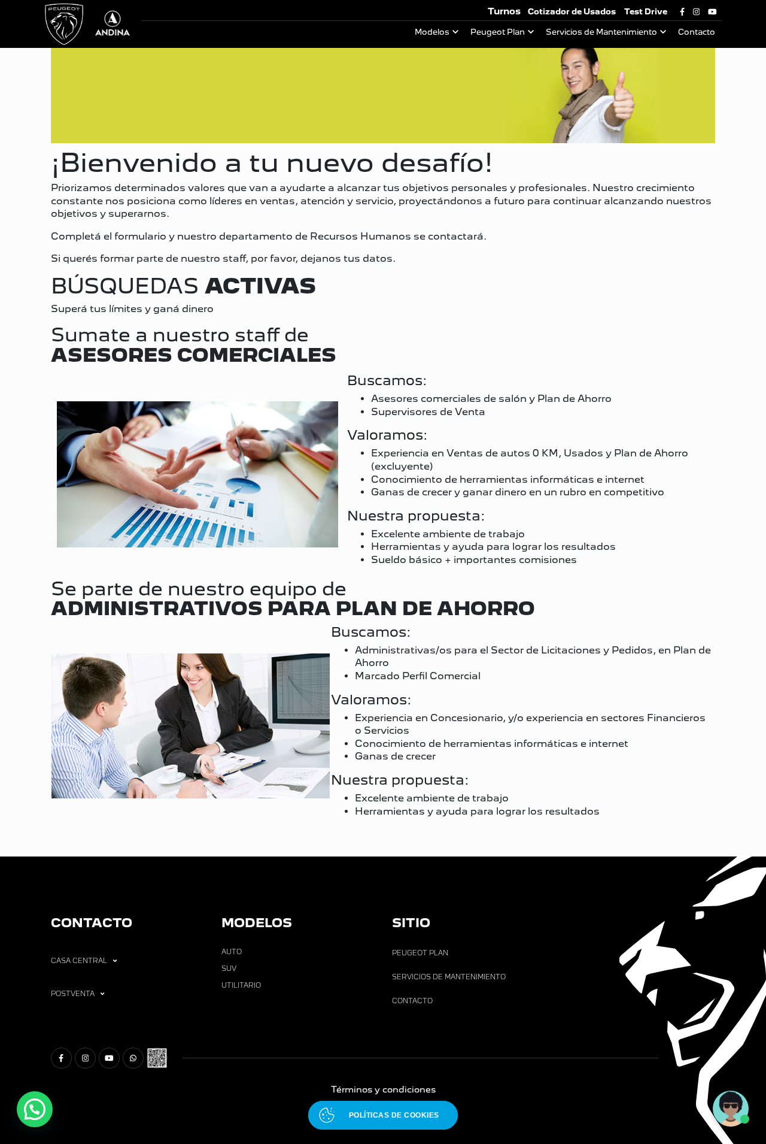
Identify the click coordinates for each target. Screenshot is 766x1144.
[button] (35, 1109)
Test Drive (645, 11)
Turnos (504, 11)
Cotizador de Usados (572, 11)
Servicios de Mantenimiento (601, 32)
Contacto (696, 32)
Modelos (432, 32)
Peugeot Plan (497, 32)
